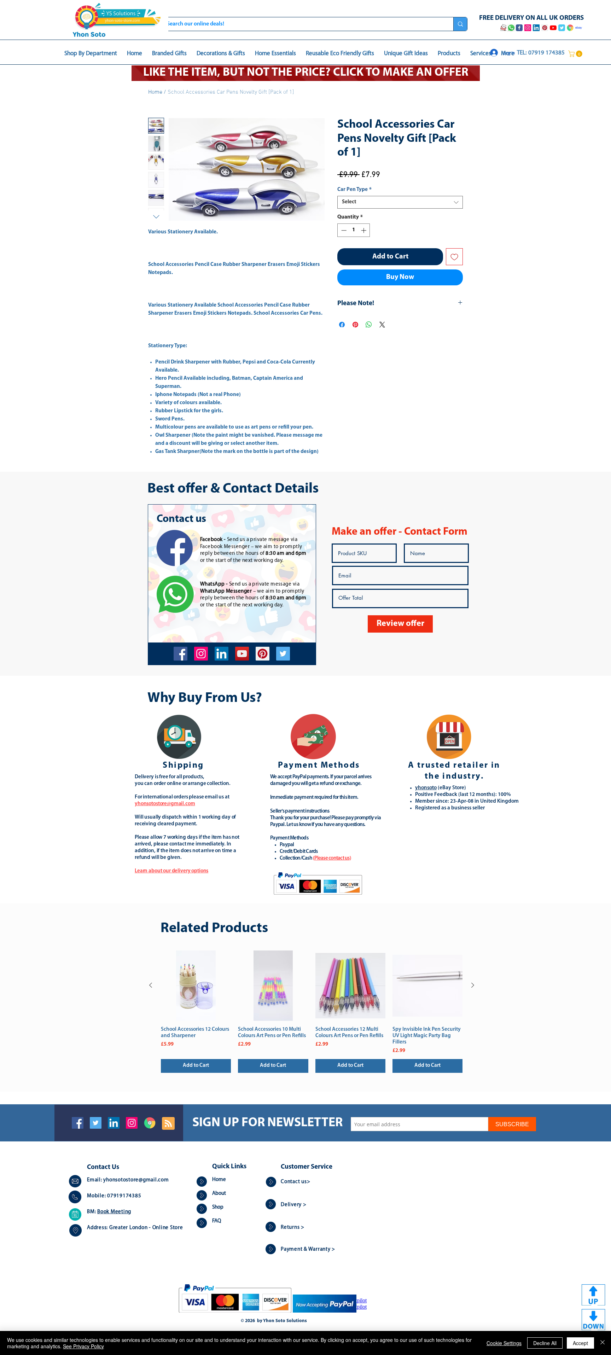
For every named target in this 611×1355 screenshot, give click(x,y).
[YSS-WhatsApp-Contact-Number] (511, 28)
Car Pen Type (354, 189)
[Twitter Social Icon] (95, 1123)
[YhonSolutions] (262, 654)
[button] (576, 54)
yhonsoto (426, 788)
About (219, 1193)
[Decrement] (343, 230)
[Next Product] (473, 985)
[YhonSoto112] (180, 654)
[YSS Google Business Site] (570, 27)
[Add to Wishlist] (454, 256)
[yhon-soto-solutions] (221, 654)
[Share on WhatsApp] (369, 324)
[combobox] (400, 202)
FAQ (216, 1221)
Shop (217, 1207)
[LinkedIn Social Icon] (114, 1123)
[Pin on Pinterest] (355, 324)
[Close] (602, 1343)
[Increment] (364, 230)
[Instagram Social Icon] (132, 1123)
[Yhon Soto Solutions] (242, 654)
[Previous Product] (150, 985)
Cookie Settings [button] (504, 1343)
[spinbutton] (354, 230)
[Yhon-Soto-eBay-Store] (578, 27)
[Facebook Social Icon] (77, 1123)
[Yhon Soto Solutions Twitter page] (561, 27)
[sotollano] (283, 654)
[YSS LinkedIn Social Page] (536, 27)
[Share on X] (382, 324)
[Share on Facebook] (342, 324)
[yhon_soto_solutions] (201, 654)
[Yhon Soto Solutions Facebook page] (519, 27)
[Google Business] (150, 1123)
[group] (311, 1011)
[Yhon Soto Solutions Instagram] (527, 27)
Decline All (545, 1343)
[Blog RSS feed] (168, 1123)
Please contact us (331, 858)
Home (155, 92)
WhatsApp (212, 584)
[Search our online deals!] (460, 24)
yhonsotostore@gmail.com (136, 1180)
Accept (580, 1343)
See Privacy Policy (83, 1346)
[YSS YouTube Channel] (553, 27)
